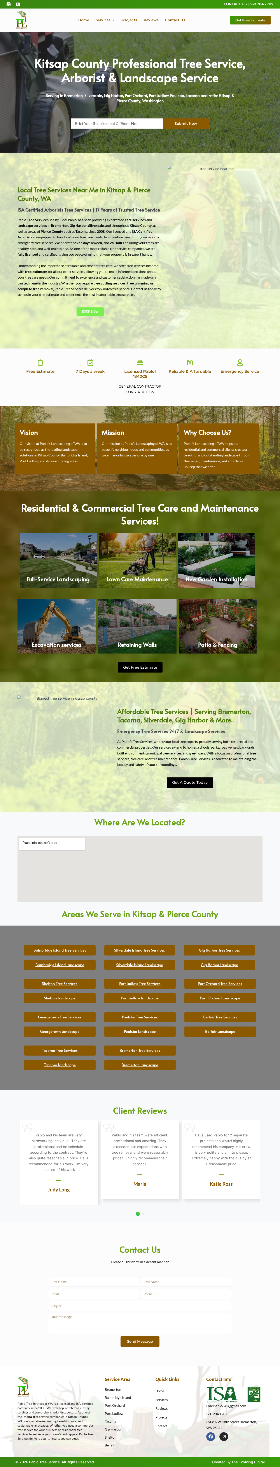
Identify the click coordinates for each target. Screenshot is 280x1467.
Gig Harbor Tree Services (219, 950)
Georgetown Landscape (59, 1031)
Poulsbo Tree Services (140, 1017)
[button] (138, 1214)
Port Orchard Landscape (220, 998)
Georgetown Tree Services (59, 1017)
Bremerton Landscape (140, 1064)
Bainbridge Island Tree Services (59, 950)
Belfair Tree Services (220, 1017)
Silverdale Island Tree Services (139, 950)
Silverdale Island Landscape (139, 964)
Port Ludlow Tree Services (140, 983)
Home (83, 20)
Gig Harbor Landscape (219, 964)
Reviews (151, 20)
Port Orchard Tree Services (220, 983)
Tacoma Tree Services (60, 1050)
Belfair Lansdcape (220, 1031)
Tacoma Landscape (60, 1064)
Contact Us (175, 20)
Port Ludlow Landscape (140, 998)
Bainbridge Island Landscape (59, 964)
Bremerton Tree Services (140, 1050)
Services (103, 20)
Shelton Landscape (59, 998)
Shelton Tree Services (59, 983)
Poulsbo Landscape (140, 1031)
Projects (129, 20)
